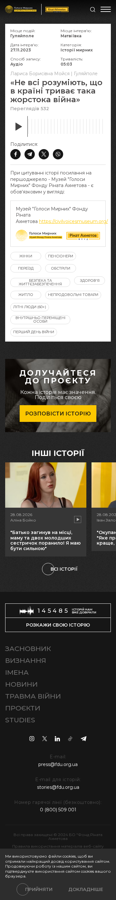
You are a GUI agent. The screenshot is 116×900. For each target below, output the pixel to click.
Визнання (25, 660)
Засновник (28, 649)
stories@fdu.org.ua (58, 787)
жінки (25, 256)
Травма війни (33, 696)
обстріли (60, 268)
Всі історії (64, 569)
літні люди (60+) (29, 307)
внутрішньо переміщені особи (40, 320)
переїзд (26, 268)
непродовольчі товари (73, 294)
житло (25, 294)
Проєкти (22, 708)
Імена (17, 672)
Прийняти (39, 889)
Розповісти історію (58, 414)
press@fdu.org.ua (58, 764)
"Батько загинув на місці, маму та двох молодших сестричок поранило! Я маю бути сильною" (45, 540)
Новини (21, 684)
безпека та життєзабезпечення (40, 282)
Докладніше (85, 889)
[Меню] (106, 9)
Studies (20, 720)
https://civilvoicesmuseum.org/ (73, 221)
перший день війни (33, 332)
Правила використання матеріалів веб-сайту (58, 846)
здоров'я (90, 280)
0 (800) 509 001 (58, 810)
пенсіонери (60, 256)
